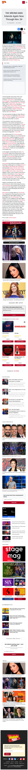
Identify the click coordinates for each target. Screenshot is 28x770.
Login (20, 2)
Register (16, 2)
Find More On (13, 371)
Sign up (14, 654)
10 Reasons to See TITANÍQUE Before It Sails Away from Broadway (12, 80)
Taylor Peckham (6, 115)
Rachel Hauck (5, 137)
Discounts (20, 598)
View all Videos (5, 541)
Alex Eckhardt (19, 117)
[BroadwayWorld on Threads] (21, 759)
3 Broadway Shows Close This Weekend (13, 689)
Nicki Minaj (12, 166)
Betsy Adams (5, 140)
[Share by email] (24, 29)
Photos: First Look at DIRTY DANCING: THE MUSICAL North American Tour (11, 71)
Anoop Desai (11, 102)
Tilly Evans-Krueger (20, 102)
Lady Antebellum (19, 166)
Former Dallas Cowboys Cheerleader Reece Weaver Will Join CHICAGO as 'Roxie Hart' (13, 675)
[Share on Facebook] (19, 29)
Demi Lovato (12, 171)
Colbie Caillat (10, 175)
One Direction (18, 169)
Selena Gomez (13, 168)
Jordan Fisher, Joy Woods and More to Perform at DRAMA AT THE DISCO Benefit (11, 75)
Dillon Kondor (21, 115)
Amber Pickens (17, 105)
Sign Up (7, 754)
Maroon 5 (23, 165)
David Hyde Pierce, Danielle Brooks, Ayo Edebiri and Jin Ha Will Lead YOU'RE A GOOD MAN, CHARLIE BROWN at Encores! (14, 704)
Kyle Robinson (16, 107)
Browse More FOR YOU (16, 302)
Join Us (20, 761)
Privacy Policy (17, 766)
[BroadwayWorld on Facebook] (9, 759)
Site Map (16, 763)
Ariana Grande (6, 169)
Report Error (21, 763)
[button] (23, 2)
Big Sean (11, 177)
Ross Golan (20, 48)
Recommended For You (7, 604)
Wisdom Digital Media (17, 765)
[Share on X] (21, 29)
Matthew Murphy (12, 217)
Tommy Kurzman (11, 143)
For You (8, 220)
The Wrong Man (19, 46)
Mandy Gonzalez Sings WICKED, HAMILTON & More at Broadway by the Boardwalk (18, 532)
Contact (16, 761)
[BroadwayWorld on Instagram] (12, 759)
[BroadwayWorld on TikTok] (18, 759)
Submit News (6, 763)
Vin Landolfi (7, 117)
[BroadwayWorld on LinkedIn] (15, 759)
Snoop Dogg (17, 174)
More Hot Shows (8, 598)
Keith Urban (21, 168)
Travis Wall (17, 132)
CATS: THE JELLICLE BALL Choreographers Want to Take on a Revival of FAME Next (17, 411)
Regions (12, 763)
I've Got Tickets (7, 341)
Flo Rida (12, 169)
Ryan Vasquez (5, 101)
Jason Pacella (5, 148)
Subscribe (14, 502)
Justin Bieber (5, 166)
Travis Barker (17, 177)
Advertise (8, 761)
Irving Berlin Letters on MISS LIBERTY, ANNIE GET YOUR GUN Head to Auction (13, 67)
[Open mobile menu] (26, 2)
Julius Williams (12, 111)
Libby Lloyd (10, 105)
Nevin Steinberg (10, 142)
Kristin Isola (11, 139)
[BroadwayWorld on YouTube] (24, 759)
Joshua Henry (10, 99)
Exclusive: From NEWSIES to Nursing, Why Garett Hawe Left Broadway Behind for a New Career (13, 720)
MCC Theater (24, 33)
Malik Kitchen (12, 104)
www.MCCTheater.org (14, 60)
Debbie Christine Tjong (18, 108)
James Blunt (5, 177)
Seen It (7, 339)
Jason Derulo (19, 171)
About (12, 761)
